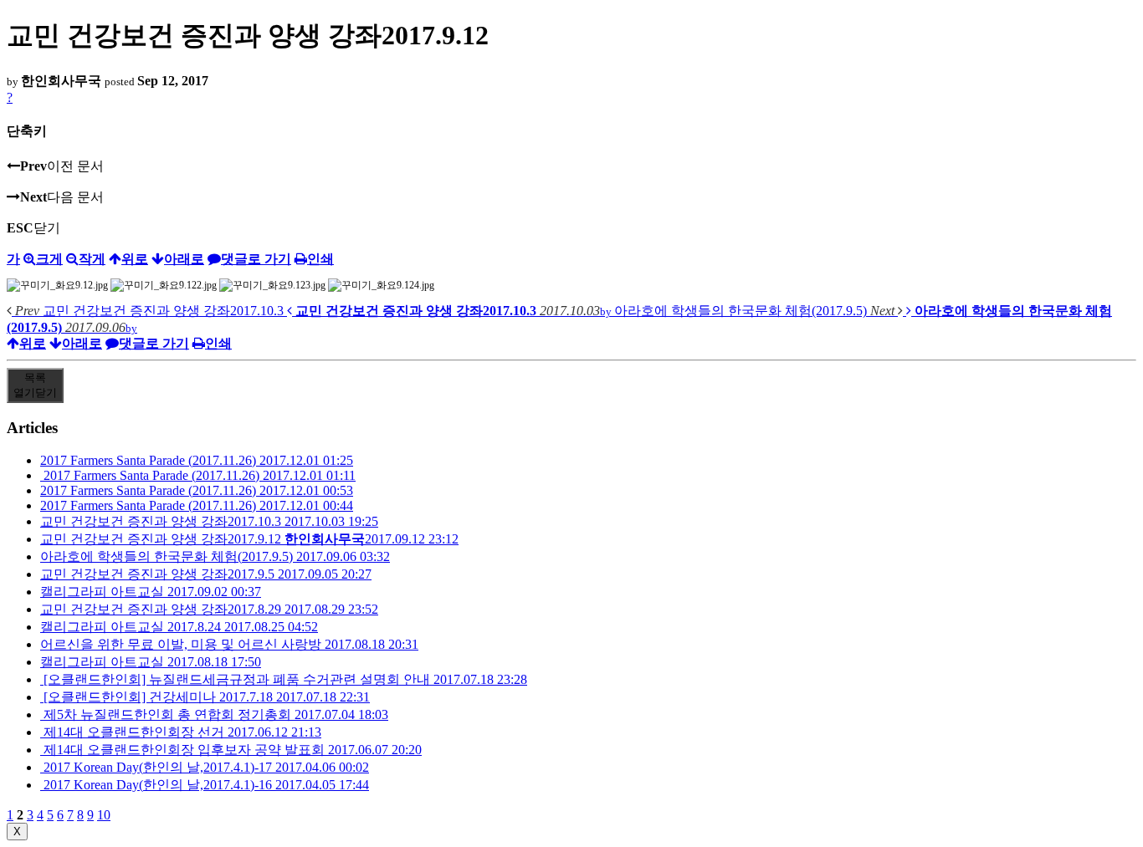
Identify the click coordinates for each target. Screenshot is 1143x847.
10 (103, 815)
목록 (35, 385)
